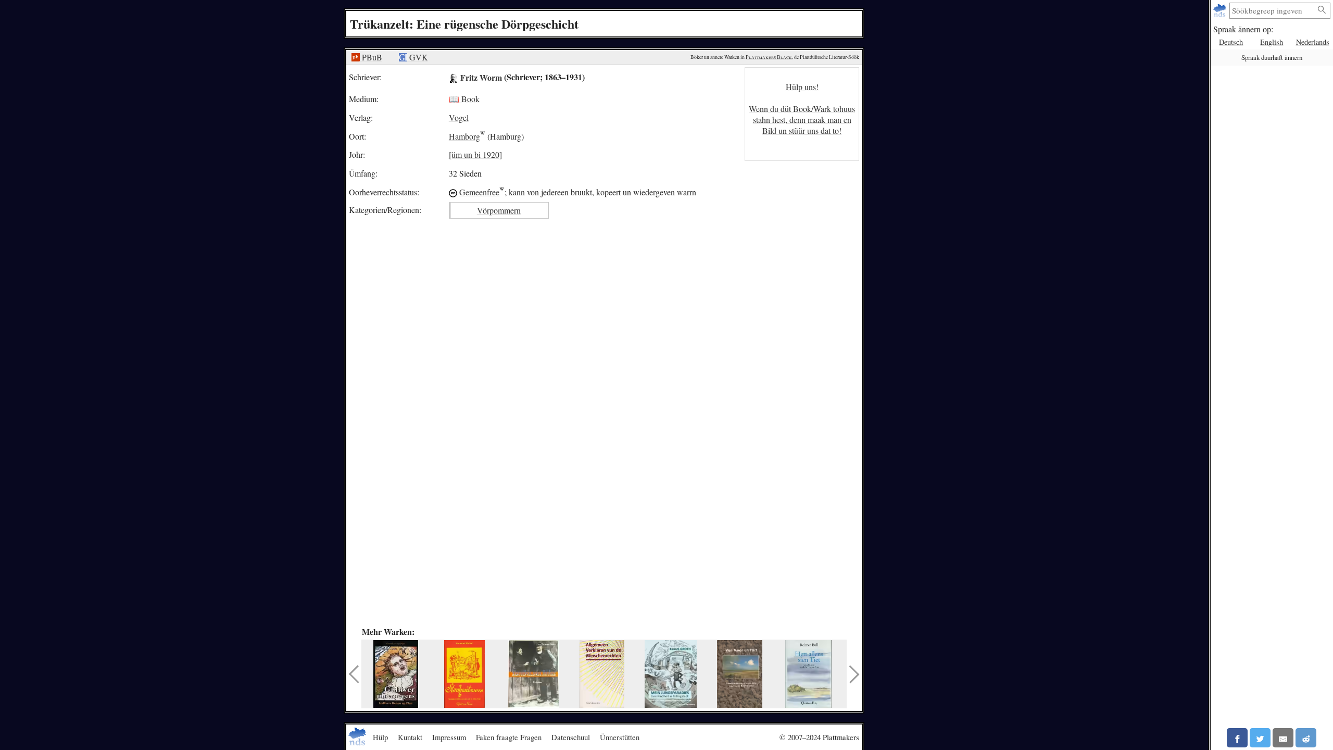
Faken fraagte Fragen (509, 737)
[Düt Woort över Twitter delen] (1260, 737)
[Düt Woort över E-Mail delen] (1283, 737)
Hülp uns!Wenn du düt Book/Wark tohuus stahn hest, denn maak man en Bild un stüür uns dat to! (802, 108)
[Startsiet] (1220, 11)
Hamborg (464, 136)
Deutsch (1231, 42)
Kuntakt (410, 737)
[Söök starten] (1322, 10)
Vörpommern (499, 210)
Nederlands (1312, 42)
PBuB (371, 57)
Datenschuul (570, 737)
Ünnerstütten (619, 737)
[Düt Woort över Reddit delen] (1306, 737)
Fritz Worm (481, 77)
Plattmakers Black (769, 57)
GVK (417, 57)
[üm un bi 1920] (475, 154)
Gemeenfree (479, 191)
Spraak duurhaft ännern (1271, 57)
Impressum (449, 737)
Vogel (459, 117)
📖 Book (464, 98)
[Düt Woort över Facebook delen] (1237, 737)
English (1271, 42)
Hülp (380, 737)
